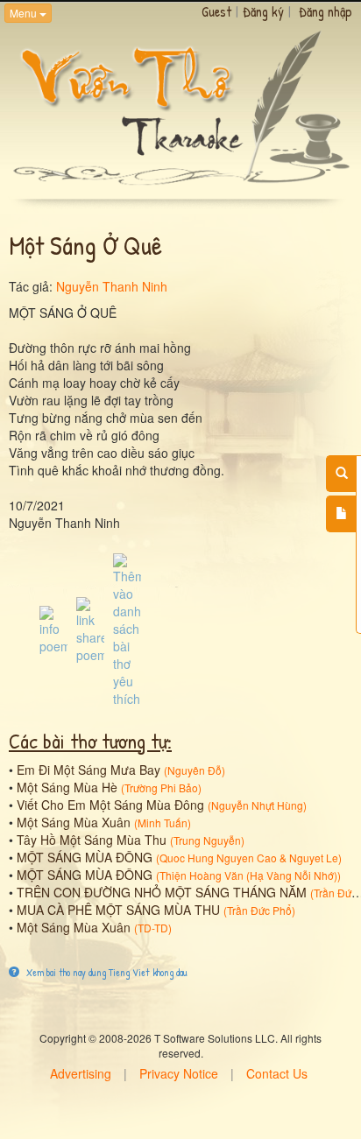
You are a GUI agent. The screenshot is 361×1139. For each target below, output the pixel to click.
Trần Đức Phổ (259, 910)
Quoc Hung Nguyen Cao (218, 857)
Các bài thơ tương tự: (90, 741)
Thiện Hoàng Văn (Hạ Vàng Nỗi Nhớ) (248, 875)
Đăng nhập (325, 11)
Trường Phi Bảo (161, 787)
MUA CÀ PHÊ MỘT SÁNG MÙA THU (118, 909)
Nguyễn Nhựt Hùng (257, 805)
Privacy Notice (178, 1073)
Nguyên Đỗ (194, 770)
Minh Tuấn (163, 822)
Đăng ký (263, 11)
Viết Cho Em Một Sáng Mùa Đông (110, 804)
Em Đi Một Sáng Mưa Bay (88, 769)
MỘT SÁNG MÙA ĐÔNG (84, 857)
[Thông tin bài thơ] (53, 628)
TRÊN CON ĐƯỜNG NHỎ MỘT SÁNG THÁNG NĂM (162, 892)
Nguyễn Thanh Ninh (111, 286)
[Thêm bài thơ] (341, 514)
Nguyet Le (313, 857)
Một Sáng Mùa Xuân (74, 822)
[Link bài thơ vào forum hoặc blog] (90, 628)
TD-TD (153, 927)
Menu (24, 12)
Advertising (80, 1073)
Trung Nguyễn (207, 840)
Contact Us (277, 1073)
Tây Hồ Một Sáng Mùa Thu (91, 839)
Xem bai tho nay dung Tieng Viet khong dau (106, 972)
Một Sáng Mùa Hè (67, 787)
